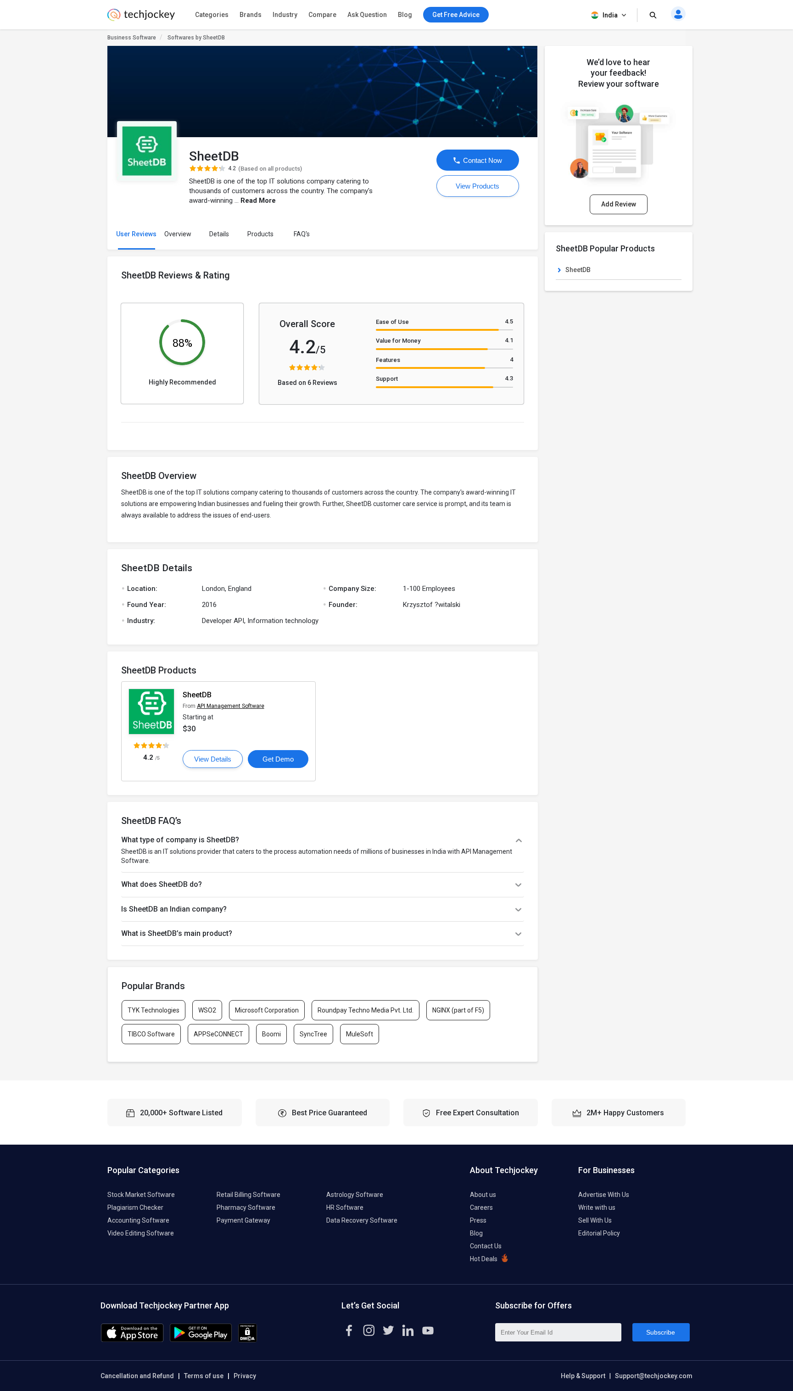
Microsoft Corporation (267, 1010)
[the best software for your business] (141, 18)
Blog (405, 14)
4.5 (509, 321)
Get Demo (278, 759)
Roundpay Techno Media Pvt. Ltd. (365, 1010)
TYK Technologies (153, 1010)
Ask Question (367, 14)
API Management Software (230, 706)
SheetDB (197, 694)
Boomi (271, 1034)
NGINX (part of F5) (458, 1010)
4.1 (509, 340)
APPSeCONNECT (218, 1034)
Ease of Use (392, 321)
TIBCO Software (151, 1034)
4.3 (509, 378)
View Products (477, 186)
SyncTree (313, 1034)
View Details (212, 759)
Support (387, 378)
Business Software (131, 37)
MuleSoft (359, 1034)
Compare (322, 14)
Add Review (618, 204)
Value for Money (398, 340)
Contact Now (481, 160)
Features (388, 359)
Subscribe (660, 1332)
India (610, 15)
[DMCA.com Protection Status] (247, 1340)
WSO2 (207, 1010)
